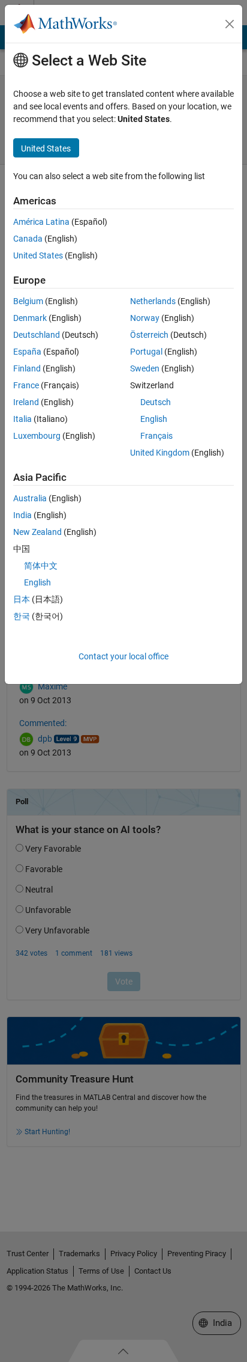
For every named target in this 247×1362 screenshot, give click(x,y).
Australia (30, 498)
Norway (144, 318)
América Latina (41, 222)
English (153, 419)
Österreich (149, 335)
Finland (27, 368)
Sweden (144, 368)
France (26, 385)
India (22, 515)
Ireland (26, 402)
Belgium (28, 301)
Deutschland (36, 335)
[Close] (229, 24)
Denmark (30, 318)
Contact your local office (123, 656)
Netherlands (153, 301)
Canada (28, 238)
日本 (21, 599)
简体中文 (41, 565)
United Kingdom (159, 452)
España (27, 351)
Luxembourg (37, 436)
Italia (22, 419)
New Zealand (37, 532)
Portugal (146, 351)
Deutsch (155, 402)
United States (38, 255)
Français (156, 436)
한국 (21, 616)
